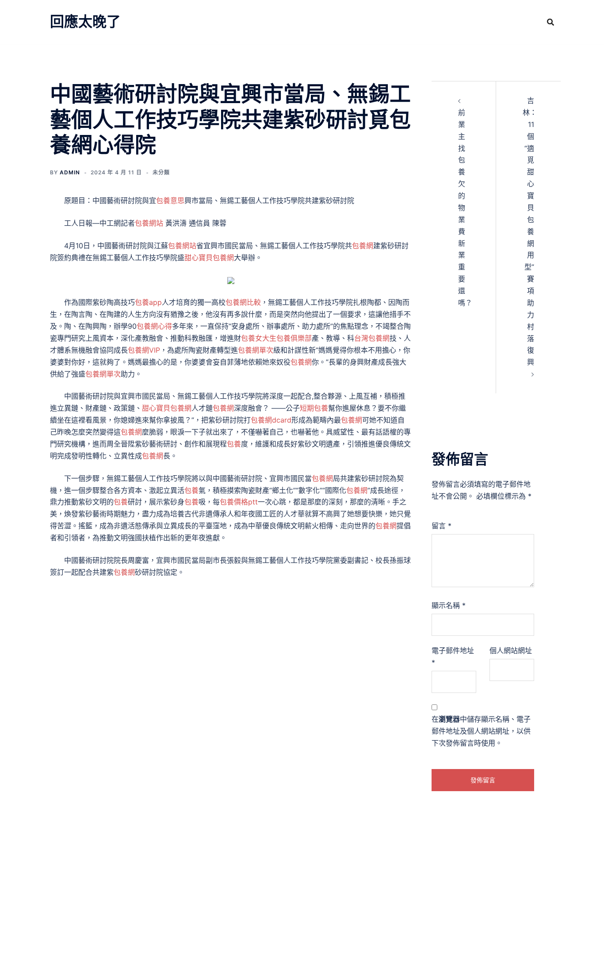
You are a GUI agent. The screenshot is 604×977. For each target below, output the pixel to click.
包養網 (362, 245)
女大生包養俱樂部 (283, 338)
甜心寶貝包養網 (209, 257)
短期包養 (314, 408)
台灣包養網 (372, 338)
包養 (248, 338)
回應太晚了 (85, 21)
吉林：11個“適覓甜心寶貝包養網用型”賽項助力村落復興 (530, 231)
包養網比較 (243, 302)
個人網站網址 (510, 650)
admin (70, 172)
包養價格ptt (239, 501)
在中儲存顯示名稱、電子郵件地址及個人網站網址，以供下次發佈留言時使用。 (481, 731)
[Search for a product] (550, 22)
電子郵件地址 (453, 656)
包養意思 (170, 200)
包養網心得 (154, 326)
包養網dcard (271, 419)
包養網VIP (144, 350)
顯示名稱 (449, 605)
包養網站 (149, 223)
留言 (441, 525)
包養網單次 (255, 350)
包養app (148, 302)
